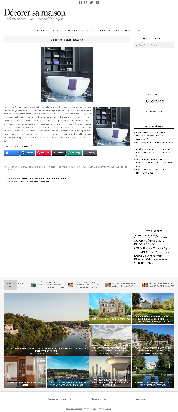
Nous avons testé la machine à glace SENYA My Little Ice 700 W (150, 284)
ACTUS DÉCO (146, 236)
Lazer (96, 167)
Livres (153, 252)
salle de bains (121, 167)
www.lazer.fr (27, 146)
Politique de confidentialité (59, 399)
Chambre (159, 245)
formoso (85, 167)
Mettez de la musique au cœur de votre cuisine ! (44, 178)
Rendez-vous (154, 256)
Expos (166, 248)
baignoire (61, 167)
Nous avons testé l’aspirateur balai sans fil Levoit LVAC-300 (112, 284)
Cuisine (159, 248)
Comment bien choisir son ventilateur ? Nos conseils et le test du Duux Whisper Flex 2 (154, 162)
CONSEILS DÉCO (144, 248)
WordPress (108, 409)
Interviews (138, 252)
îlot (91, 167)
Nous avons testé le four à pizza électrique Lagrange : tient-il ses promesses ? (150, 135)
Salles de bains (29, 167)
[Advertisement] (126, 15)
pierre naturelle (106, 167)
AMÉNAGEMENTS (154, 240)
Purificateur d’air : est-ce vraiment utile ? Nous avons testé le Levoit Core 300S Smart (154, 152)
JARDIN (145, 252)
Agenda (138, 240)
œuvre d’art (9, 169)
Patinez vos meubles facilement (33, 181)
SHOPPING (41, 167)
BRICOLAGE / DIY (145, 244)
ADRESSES (163, 237)
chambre (70, 167)
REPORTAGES (143, 259)
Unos (94, 409)
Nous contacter (141, 399)
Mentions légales (98, 399)
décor (77, 167)
